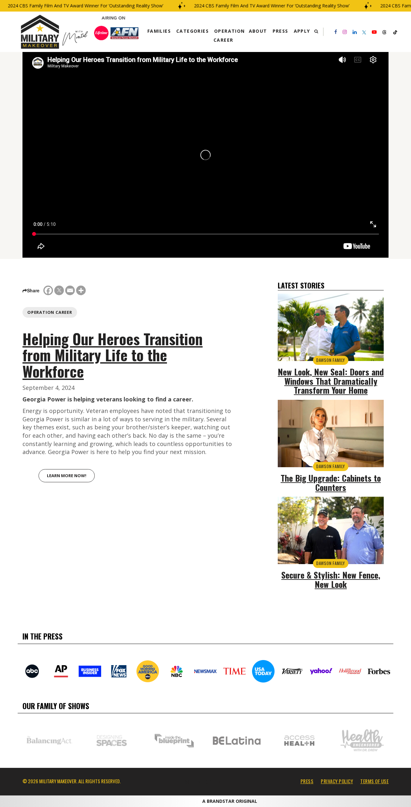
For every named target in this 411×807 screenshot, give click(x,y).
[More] (81, 290)
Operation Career (49, 312)
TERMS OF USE (374, 781)
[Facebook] (48, 290)
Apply (302, 31)
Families (159, 31)
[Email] (70, 290)
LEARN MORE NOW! (66, 475)
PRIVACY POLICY (337, 781)
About (258, 31)
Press (280, 31)
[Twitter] (59, 290)
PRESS (307, 781)
